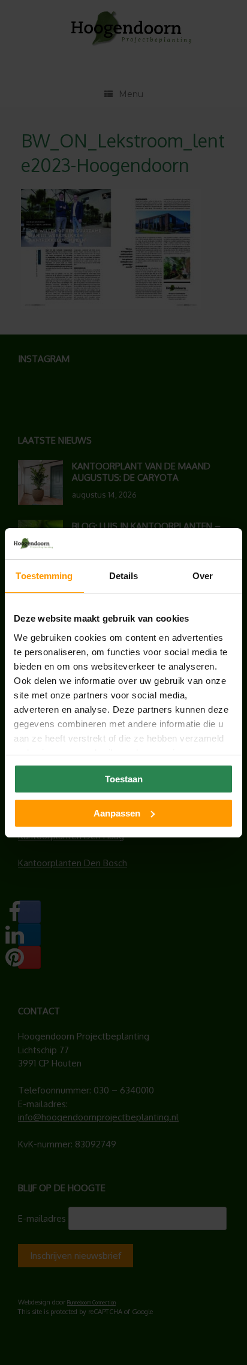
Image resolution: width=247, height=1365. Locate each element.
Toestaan (124, 779)
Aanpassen (117, 813)
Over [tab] (202, 576)
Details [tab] (123, 576)
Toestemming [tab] (44, 576)
